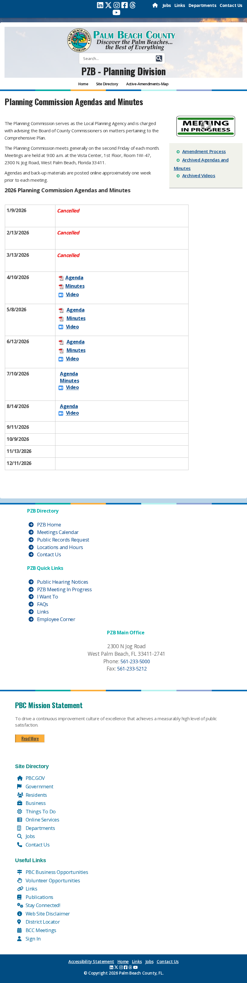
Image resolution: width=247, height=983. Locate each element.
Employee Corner (55, 619)
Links (179, 5)
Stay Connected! (42, 905)
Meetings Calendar (57, 532)
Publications (38, 896)
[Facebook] (124, 5)
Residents (35, 794)
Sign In (32, 938)
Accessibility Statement (91, 961)
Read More (30, 738)
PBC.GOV (34, 777)
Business (34, 802)
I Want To (47, 596)
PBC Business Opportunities (56, 871)
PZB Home (48, 524)
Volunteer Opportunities (52, 880)
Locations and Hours (59, 547)
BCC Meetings (40, 930)
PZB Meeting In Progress (64, 589)
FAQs (42, 604)
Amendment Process (204, 151)
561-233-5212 (131, 668)
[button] (159, 58)
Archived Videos (198, 175)
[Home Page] (155, 5)
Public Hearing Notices (62, 581)
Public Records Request (62, 539)
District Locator (42, 921)
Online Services (41, 819)
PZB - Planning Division (123, 71)
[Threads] (133, 5)
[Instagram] (117, 5)
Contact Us (231, 5)
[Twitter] (108, 5)
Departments (203, 5)
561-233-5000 (135, 661)
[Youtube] (116, 12)
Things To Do (40, 811)
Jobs (166, 5)
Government (38, 786)
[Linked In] (100, 5)
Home (123, 961)
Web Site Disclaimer (47, 913)
